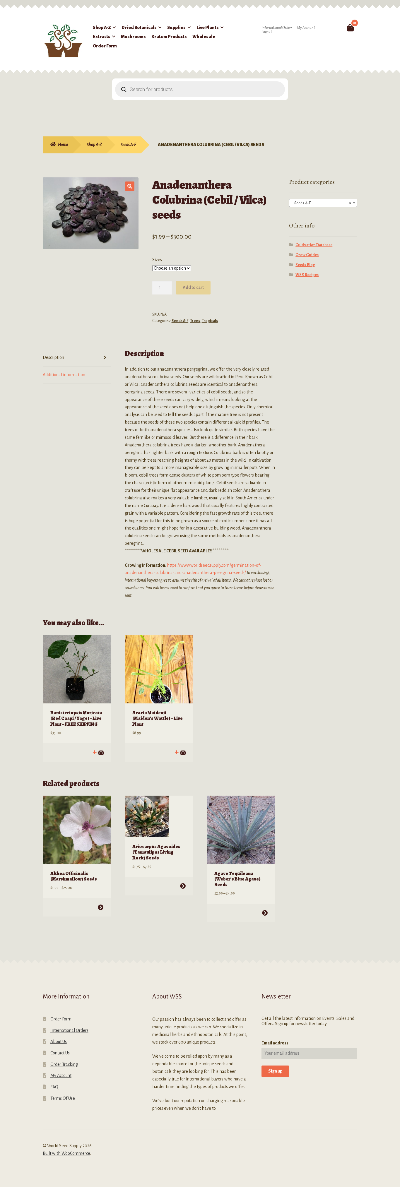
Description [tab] (53, 357)
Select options (100, 907)
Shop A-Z (102, 27)
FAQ (54, 1087)
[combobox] (323, 203)
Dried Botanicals (139, 27)
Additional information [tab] (64, 374)
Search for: (336, 27)
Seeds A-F (128, 144)
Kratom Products (169, 36)
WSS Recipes (307, 275)
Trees (195, 321)
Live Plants (207, 27)
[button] (129, 186)
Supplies (176, 27)
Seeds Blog (305, 265)
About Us (58, 1041)
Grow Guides (307, 255)
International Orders (276, 28)
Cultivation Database (313, 245)
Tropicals (210, 321)
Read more (182, 752)
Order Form (105, 46)
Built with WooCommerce (66, 1153)
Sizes (157, 259)
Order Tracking (64, 1064)
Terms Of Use (62, 1098)
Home (63, 144)
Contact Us (60, 1053)
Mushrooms (133, 36)
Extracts (101, 36)
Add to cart (193, 287)
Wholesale (203, 36)
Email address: (275, 1043)
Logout (266, 32)
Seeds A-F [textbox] (321, 203)
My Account (306, 28)
